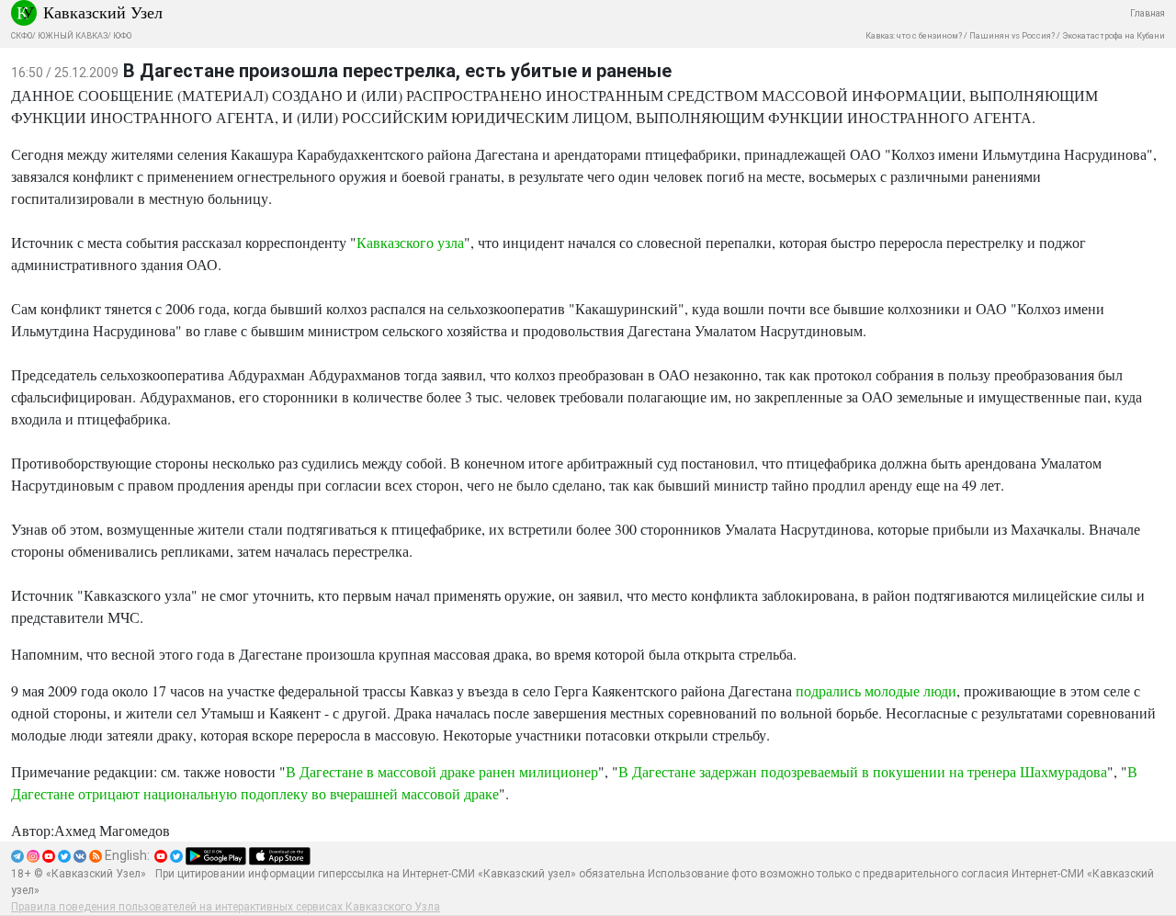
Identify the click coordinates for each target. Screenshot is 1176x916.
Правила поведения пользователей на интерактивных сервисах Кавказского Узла (225, 906)
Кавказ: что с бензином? (913, 35)
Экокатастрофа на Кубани (1113, 35)
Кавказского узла (410, 242)
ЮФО (122, 35)
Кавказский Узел (103, 12)
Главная (1147, 13)
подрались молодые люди (876, 690)
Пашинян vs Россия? (1012, 35)
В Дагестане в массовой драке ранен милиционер (442, 771)
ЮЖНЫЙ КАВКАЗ (72, 35)
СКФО (21, 35)
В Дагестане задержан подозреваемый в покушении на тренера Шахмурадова (862, 771)
